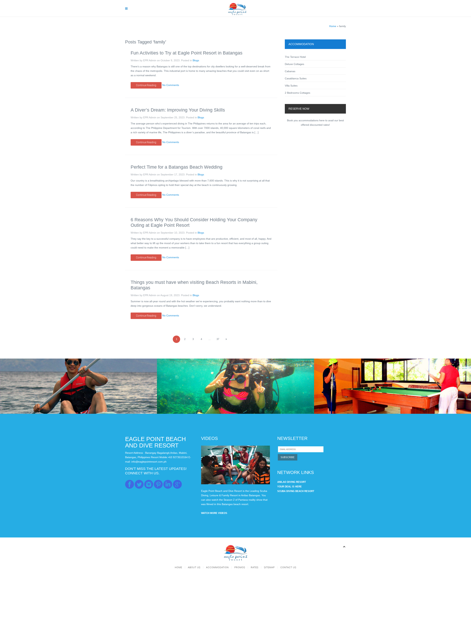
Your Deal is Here (289, 486)
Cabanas (290, 71)
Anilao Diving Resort (291, 482)
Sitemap (269, 567)
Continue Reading (146, 85)
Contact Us (288, 567)
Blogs (196, 60)
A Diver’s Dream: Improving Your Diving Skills (178, 109)
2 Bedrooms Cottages (297, 92)
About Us (194, 567)
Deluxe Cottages (294, 64)
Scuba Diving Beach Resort (295, 491)
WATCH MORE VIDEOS (214, 513)
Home (332, 26)
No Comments (170, 85)
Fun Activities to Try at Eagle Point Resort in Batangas (186, 52)
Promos (239, 567)
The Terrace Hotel (295, 56)
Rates (254, 567)
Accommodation (217, 567)
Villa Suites (291, 85)
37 (218, 339)
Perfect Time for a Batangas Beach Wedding (176, 167)
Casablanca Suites (296, 78)
